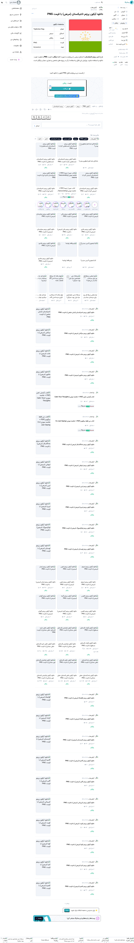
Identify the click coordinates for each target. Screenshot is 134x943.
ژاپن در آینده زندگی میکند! (93, 940)
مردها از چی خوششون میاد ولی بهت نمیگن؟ (15, 940)
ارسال (37, 126)
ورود (67, 910)
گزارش (116, 57)
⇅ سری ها (124, 36)
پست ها (122, 7)
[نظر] (48, 117)
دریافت (59, 88)
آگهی (114, 15)
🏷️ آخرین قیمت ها (122, 44)
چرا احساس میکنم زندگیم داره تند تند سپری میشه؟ (66, 940)
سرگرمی (114, 19)
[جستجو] (6, 2)
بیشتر (67, 903)
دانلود (93, 106)
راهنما (40, 918)
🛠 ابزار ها (124, 40)
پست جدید (94, 209)
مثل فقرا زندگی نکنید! (119, 940)
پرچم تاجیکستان (58, 106)
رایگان (116, 23)
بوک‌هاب (88, 393)
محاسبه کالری (112, 33)
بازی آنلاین (111, 40)
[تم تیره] (2, 2)
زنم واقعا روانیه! (45, 940)
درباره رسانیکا (123, 53)
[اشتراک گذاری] (43, 117)
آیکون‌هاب (93, 8)
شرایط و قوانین (123, 49)
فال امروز (111, 36)
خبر (115, 11)
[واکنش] (34, 117)
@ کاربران (125, 33)
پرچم (78, 106)
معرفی (123, 15)
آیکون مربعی (69, 106)
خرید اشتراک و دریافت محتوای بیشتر (65, 96)
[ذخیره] (38, 117)
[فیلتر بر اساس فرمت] (118, 7)
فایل (100, 106)
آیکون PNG (86, 106)
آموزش (123, 11)
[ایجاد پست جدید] (95, 205)
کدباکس (111, 44)
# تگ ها (125, 29)
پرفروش (122, 23)
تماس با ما (124, 57)
